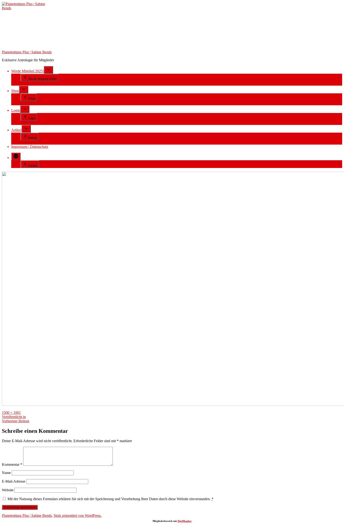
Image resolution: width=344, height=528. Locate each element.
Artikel (16, 130)
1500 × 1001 (11, 413)
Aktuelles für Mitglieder (38, 142)
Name (6, 473)
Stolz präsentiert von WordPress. (78, 515)
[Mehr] (16, 156)
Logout (26, 123)
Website (8, 490)
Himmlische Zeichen (36, 103)
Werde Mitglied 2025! (27, 71)
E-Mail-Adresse (13, 481)
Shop (15, 91)
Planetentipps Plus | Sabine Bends (27, 52)
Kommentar (12, 464)
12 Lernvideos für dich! (38, 83)
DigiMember (185, 521)
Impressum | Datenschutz (29, 147)
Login (15, 110)
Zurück (32, 165)
